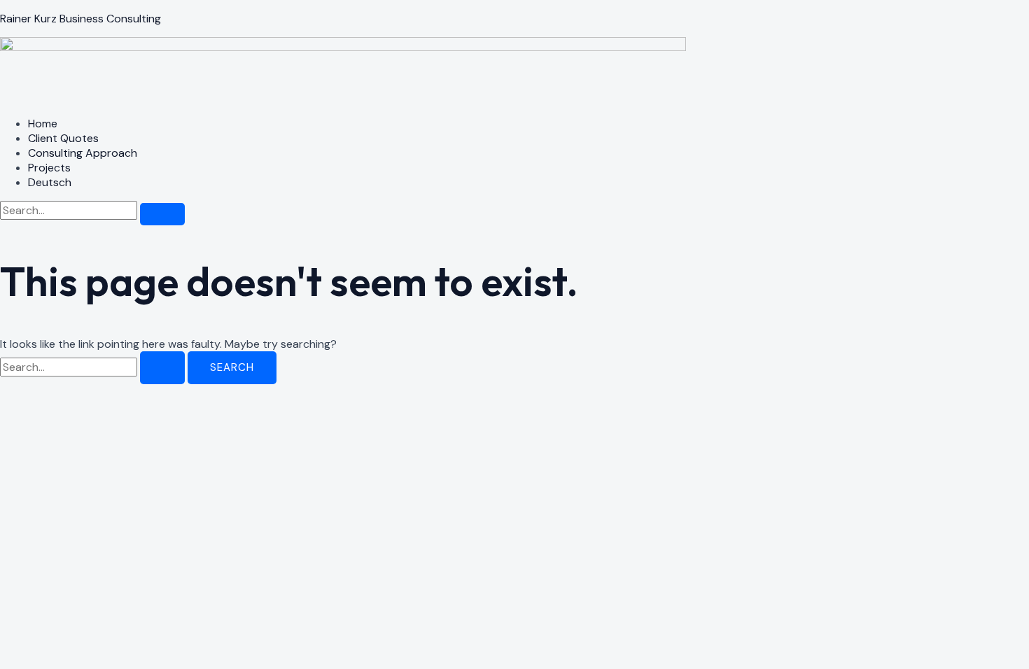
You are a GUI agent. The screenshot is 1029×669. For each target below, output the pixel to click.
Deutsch (49, 182)
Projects (49, 167)
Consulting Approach (82, 153)
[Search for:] (94, 367)
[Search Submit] (162, 367)
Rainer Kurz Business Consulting (80, 18)
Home (42, 123)
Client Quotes (63, 138)
